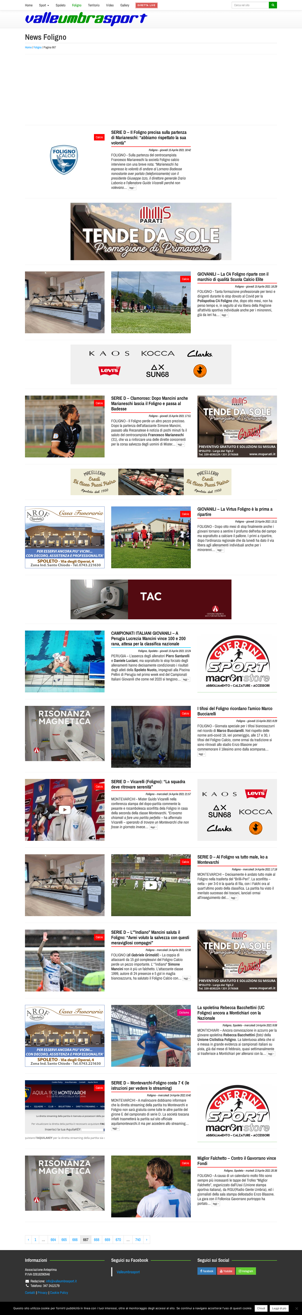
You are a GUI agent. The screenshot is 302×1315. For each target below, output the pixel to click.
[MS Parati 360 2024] (237, 426)
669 (107, 1239)
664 (53, 1239)
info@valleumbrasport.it (61, 1281)
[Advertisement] (151, 90)
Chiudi (261, 1308)
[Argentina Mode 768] (151, 364)
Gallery (124, 5)
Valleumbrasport (128, 1271)
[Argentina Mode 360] (237, 810)
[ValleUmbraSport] (86, 19)
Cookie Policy (59, 1292)
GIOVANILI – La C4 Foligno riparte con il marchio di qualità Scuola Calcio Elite (232, 276)
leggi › (132, 187)
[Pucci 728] (151, 482)
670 (118, 1239)
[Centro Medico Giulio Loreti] (65, 733)
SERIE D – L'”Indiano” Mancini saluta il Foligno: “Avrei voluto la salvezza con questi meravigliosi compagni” (150, 937)
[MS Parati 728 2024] (151, 231)
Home (28, 5)
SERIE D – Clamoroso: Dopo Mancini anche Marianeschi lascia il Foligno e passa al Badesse (149, 403)
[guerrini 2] (237, 661)
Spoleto (60, 5)
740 (138, 1239)
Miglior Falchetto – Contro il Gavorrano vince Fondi (236, 1161)
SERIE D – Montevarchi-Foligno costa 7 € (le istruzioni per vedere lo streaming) (150, 1085)
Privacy (43, 1292)
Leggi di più (279, 1308)
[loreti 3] (151, 599)
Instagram (247, 1271)
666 (75, 1239)
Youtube (227, 1271)
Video (110, 5)
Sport (43, 5)
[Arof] (65, 537)
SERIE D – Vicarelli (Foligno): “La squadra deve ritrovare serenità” (148, 784)
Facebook (207, 1271)
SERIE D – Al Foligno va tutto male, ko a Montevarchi (232, 859)
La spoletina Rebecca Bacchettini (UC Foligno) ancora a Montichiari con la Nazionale (230, 1012)
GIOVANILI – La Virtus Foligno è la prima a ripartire (235, 511)
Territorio (93, 5)
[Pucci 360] (65, 302)
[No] (296, 1308)
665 (64, 1239)
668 (96, 1239)
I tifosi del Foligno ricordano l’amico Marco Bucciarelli (234, 711)
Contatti (30, 1292)
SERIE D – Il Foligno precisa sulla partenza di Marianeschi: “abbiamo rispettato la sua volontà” (149, 137)
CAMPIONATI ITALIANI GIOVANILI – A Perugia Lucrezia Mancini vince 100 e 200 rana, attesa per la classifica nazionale (148, 638)
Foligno (76, 5)
